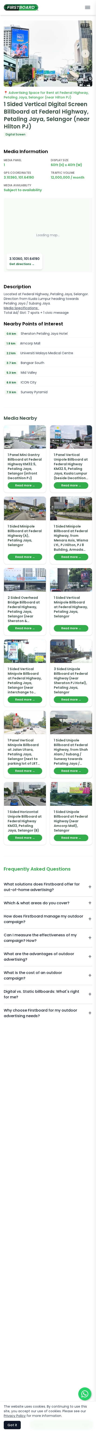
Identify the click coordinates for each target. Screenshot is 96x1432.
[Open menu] (87, 7)
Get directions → (21, 264)
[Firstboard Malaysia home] (21, 7)
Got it (12, 1425)
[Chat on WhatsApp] (84, 1393)
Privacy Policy (15, 1415)
